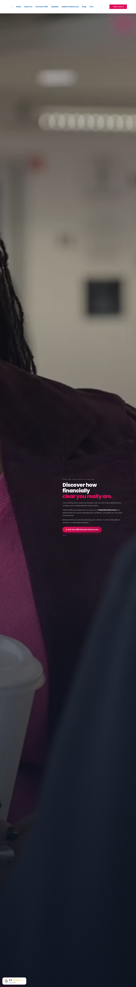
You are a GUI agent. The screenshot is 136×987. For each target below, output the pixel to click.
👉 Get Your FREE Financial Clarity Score (82, 529)
